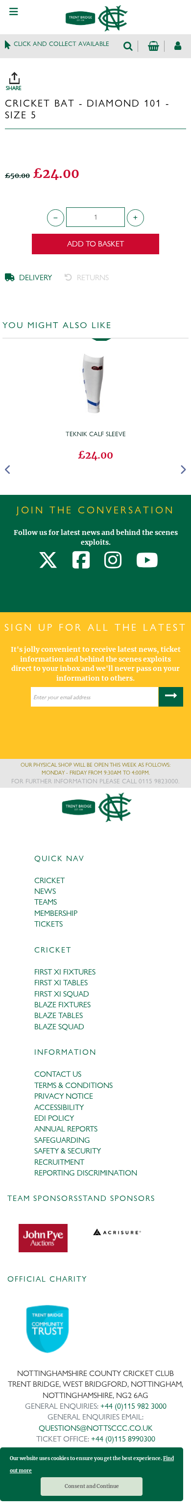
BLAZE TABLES (58, 1015)
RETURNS (92, 277)
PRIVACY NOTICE (63, 1096)
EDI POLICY (54, 1118)
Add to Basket (95, 243)
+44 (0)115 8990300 (123, 1438)
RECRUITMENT (59, 1162)
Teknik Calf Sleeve (96, 434)
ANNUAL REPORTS (65, 1128)
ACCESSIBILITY (59, 1107)
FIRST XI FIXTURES (65, 971)
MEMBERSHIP (55, 913)
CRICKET (49, 880)
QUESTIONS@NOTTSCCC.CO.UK (96, 1428)
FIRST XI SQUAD (61, 994)
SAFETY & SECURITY (67, 1150)
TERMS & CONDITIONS (73, 1085)
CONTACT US (57, 1074)
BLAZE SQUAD (59, 1026)
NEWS (45, 891)
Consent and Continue (92, 1486)
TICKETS (48, 924)
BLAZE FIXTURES (62, 1004)
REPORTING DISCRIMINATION (85, 1172)
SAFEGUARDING (62, 1140)
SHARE (98, 78)
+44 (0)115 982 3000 (133, 1406)
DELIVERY (34, 277)
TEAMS (45, 902)
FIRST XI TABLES (61, 982)
